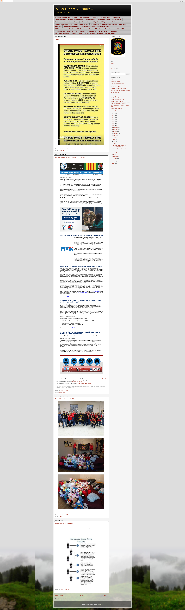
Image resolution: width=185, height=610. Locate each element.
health (64, 392)
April (114, 141)
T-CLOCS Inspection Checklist (117, 83)
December (115, 127)
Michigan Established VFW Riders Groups (120, 90)
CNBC (68, 296)
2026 (113, 115)
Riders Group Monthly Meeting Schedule (120, 85)
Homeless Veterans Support (71, 22)
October (115, 131)
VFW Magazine (113, 31)
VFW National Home (76, 33)
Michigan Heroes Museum (118, 22)
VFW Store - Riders (110, 33)
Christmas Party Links (60, 19)
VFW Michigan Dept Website (62, 33)
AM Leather (75, 17)
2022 (113, 123)
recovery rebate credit (82, 292)
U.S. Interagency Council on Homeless (64, 28)
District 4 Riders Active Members (118, 99)
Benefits (112, 63)
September (116, 133)
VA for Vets (98, 28)
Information (61, 150)
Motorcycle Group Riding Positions (64, 523)
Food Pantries (58, 22)
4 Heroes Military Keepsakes (62, 17)
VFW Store (100, 33)
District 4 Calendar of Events (75, 19)
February (115, 156)
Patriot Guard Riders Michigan (109, 24)
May (114, 139)
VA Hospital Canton (122, 28)
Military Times (73, 327)
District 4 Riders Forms (116, 97)
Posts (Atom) (64, 598)
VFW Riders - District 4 (74, 9)
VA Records (70, 31)
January (115, 158)
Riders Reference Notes (116, 108)
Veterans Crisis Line (80, 31)
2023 (113, 121)
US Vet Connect (80, 28)
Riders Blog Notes (115, 96)
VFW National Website (89, 33)
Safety (57, 39)
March (115, 154)
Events (60, 392)
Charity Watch (116, 17)
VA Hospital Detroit (60, 31)
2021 (113, 125)
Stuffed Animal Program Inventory (118, 103)
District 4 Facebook (90, 19)
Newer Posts (59, 595)
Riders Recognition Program (88, 26)
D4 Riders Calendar (115, 92)
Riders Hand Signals (115, 81)
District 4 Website (116, 19)
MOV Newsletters (95, 24)
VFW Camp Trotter (102, 31)
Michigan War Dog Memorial (81, 24)
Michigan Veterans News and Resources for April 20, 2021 (70, 157)
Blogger (100, 604)
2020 (113, 161)
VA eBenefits (90, 28)
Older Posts (103, 595)
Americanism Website (105, 17)
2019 (113, 163)
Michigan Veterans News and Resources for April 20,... (119, 146)
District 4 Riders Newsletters (117, 94)
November (115, 129)
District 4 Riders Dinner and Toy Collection (66, 398)
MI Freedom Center (85, 22)
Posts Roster (122, 24)
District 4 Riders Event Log (117, 101)
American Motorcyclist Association (88, 17)
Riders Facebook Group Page (71, 26)
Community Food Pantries (116, 110)
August (115, 135)
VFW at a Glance (91, 31)
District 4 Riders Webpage (103, 19)
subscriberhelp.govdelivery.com (78, 381)
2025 (113, 117)
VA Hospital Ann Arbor (109, 28)
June (114, 137)
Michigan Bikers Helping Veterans (101, 22)
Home (82, 595)
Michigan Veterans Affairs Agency (63, 24)
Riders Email (58, 26)
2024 (113, 119)
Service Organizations (103, 26)
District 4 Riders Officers (116, 86)
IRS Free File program (95, 291)
